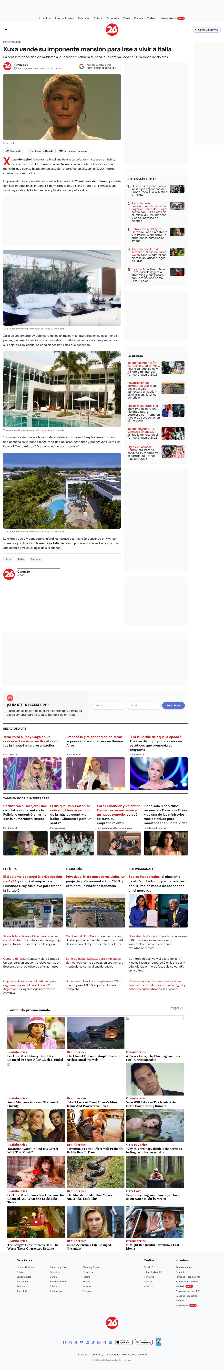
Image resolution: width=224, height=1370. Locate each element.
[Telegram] (104, 1342)
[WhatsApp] (99, 1342)
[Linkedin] (87, 1342)
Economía (74, 869)
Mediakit (183, 1286)
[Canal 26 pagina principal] (112, 35)
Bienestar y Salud (59, 1267)
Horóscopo (23, 1281)
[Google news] (110, 1342)
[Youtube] (81, 1342)
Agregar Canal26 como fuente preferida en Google (101, 66)
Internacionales (142, 869)
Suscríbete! (173, 705)
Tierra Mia (149, 1276)
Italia (21, 559)
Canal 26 (23, 64)
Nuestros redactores (186, 1295)
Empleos (179, 1300)
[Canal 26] (112, 1323)
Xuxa (8, 559)
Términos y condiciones (187, 1276)
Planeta (86, 1281)
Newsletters (185, 1305)
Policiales (22, 1286)
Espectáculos (11, 42)
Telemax (148, 1281)
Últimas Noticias (25, 1267)
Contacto (180, 1272)
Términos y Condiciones (105, 1354)
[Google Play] (144, 1342)
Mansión (36, 559)
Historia (86, 1276)
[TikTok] (93, 1342)
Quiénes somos (183, 1267)
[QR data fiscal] (158, 1344)
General (54, 1276)
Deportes (55, 1272)
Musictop (148, 1286)
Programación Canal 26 (187, 1291)
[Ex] (76, 1342)
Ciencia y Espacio (91, 1267)
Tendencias (56, 1291)
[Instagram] (70, 1342)
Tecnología (22, 1291)
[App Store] (124, 1342)
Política (10, 869)
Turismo (86, 1291)
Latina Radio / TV (153, 1272)
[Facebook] (64, 1342)
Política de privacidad (186, 1281)
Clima (20, 1272)
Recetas (86, 1286)
